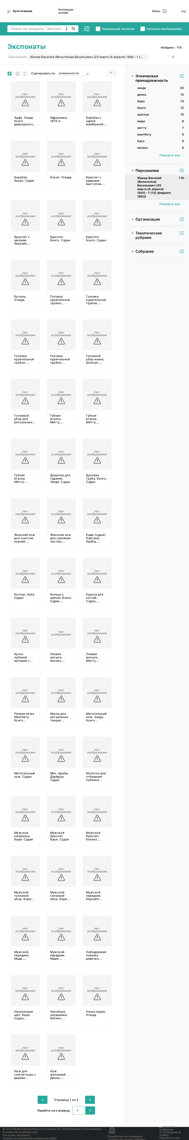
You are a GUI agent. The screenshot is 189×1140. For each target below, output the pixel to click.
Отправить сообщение (167, 1128)
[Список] (25, 73)
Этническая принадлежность (151, 78)
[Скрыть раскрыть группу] (112, 73)
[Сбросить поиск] (173, 57)
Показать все (169, 155)
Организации (147, 219)
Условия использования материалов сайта (29, 1138)
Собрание (144, 251)
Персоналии (147, 170)
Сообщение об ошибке (170, 1134)
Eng (183, 11)
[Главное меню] (164, 11)
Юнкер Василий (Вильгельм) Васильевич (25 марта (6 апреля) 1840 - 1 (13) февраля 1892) (89, 57)
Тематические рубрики (148, 235)
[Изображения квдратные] (17, 73)
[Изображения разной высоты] (9, 73)
